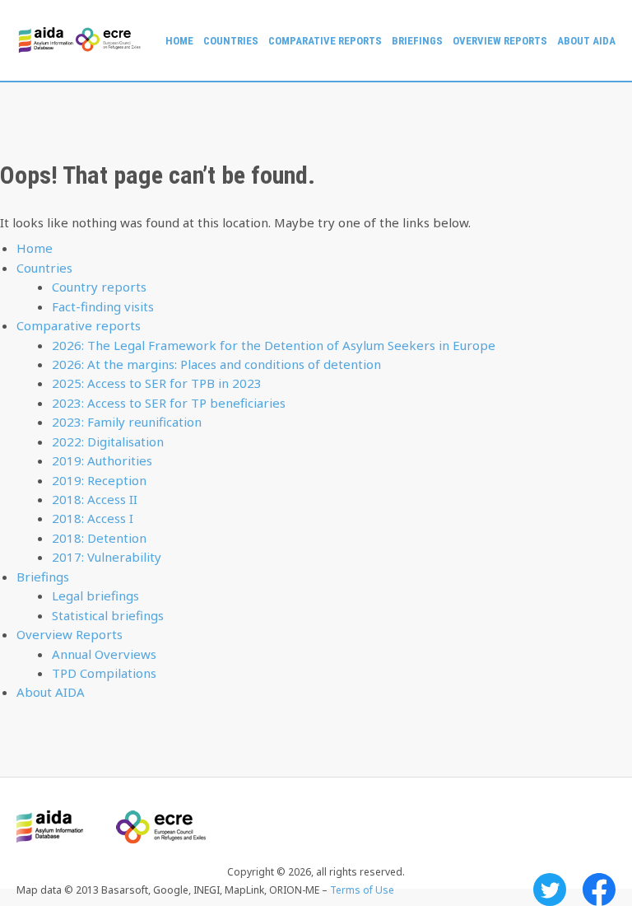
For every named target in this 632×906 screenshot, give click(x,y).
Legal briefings (95, 595)
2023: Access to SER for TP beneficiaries (169, 403)
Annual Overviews (104, 654)
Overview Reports (500, 41)
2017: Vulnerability (106, 557)
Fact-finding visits (103, 306)
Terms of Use (362, 890)
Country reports (99, 286)
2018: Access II (94, 499)
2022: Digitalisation (108, 441)
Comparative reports (325, 41)
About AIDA (586, 41)
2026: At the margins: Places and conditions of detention (216, 364)
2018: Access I (92, 518)
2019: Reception (99, 480)
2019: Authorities (102, 460)
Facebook (599, 889)
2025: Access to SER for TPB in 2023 (157, 383)
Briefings (417, 41)
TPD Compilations (104, 673)
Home (179, 41)
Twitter (549, 889)
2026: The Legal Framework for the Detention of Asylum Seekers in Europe (273, 345)
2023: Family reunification (127, 421)
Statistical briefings (108, 615)
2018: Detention (99, 538)
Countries (230, 41)
